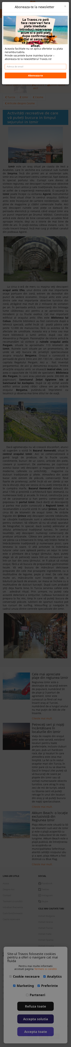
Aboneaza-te (35, 75)
